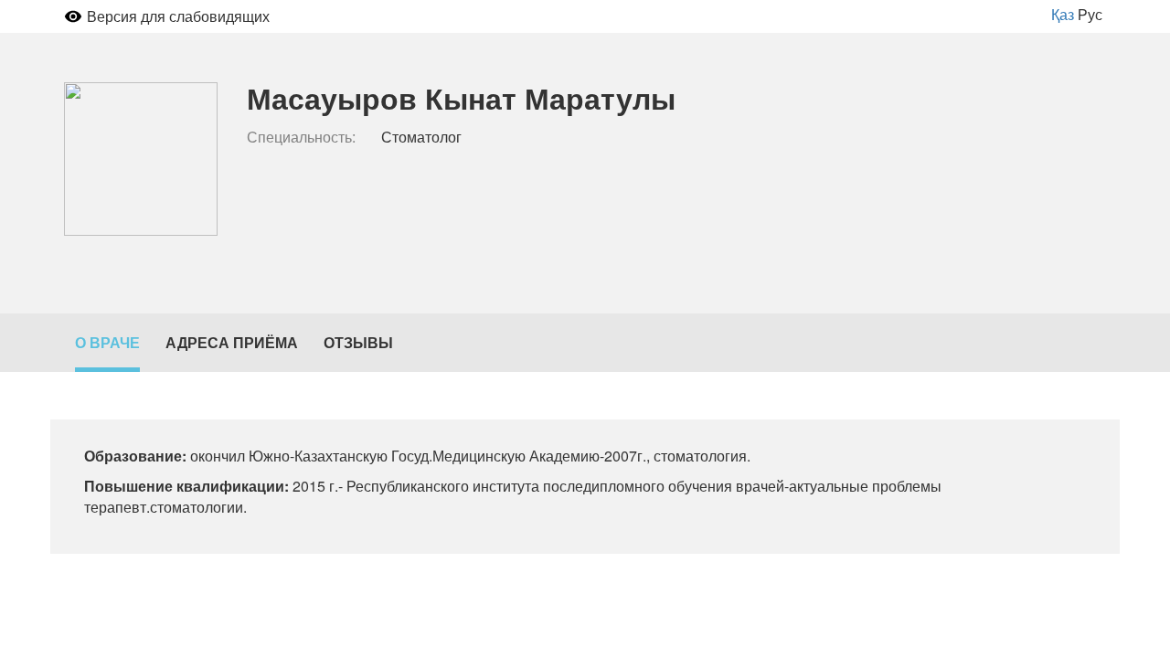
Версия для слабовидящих (178, 16)
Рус (1090, 14)
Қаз (1062, 14)
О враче (107, 342)
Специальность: (301, 137)
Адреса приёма (231, 342)
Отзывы (358, 342)
